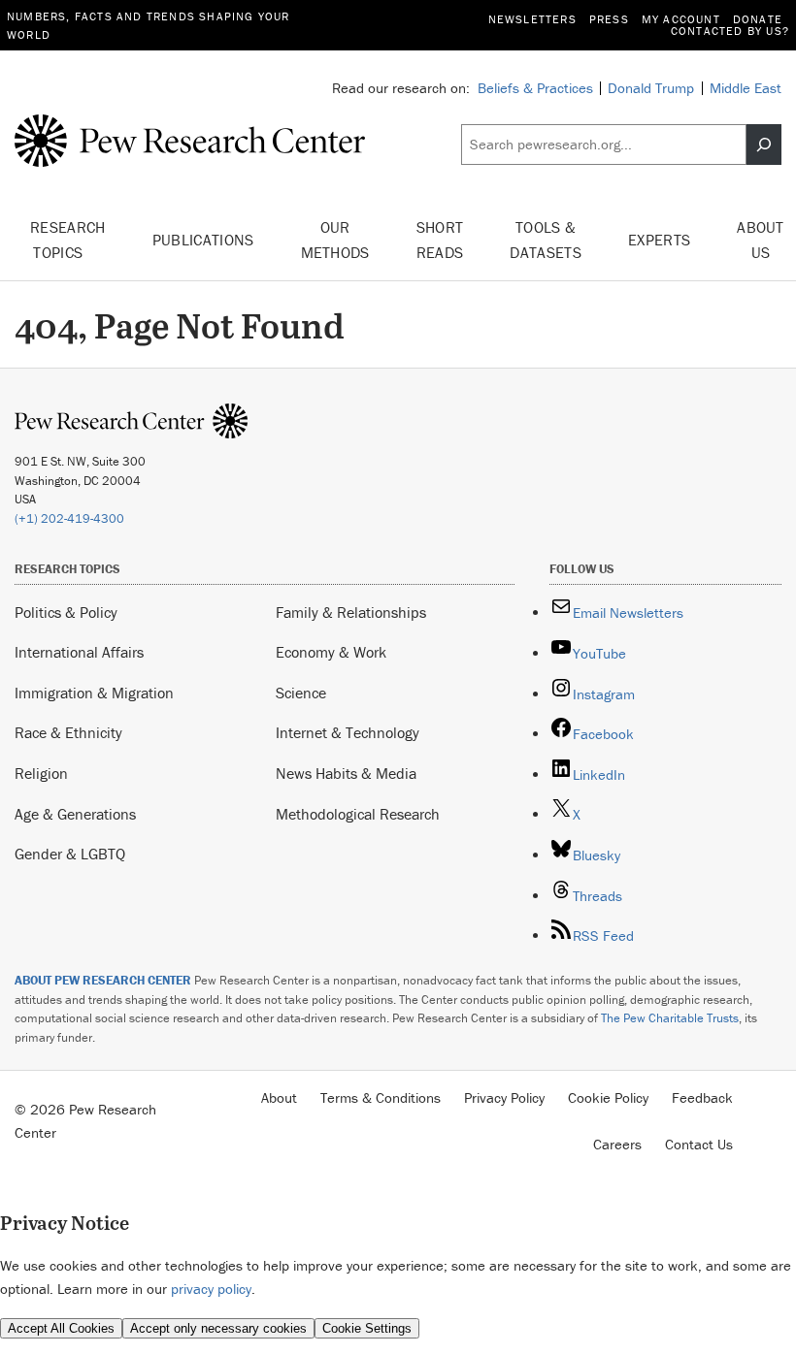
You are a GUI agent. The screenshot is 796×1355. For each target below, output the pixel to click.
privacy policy (211, 1288)
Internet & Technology (347, 732)
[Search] (763, 144)
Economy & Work (331, 651)
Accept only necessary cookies (218, 1328)
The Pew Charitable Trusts (670, 1018)
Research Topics (68, 239)
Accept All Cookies (61, 1328)
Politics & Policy (66, 612)
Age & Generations (75, 813)
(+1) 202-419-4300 (69, 518)
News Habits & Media (346, 773)
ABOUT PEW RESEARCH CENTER (103, 980)
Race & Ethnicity (68, 732)
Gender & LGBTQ (70, 853)
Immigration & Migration (94, 692)
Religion (41, 773)
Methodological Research (358, 813)
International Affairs (79, 651)
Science (301, 692)
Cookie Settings (367, 1328)
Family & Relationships (351, 612)
